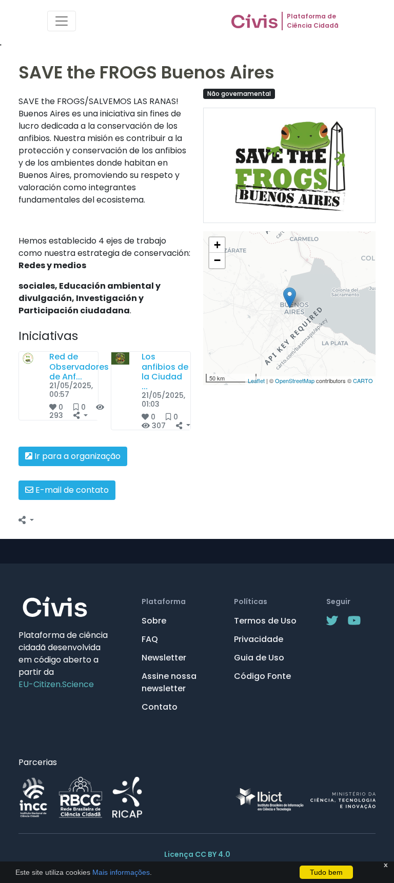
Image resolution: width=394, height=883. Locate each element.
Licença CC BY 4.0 (197, 854)
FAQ (150, 639)
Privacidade (258, 639)
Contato (160, 707)
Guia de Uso (259, 658)
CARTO (363, 380)
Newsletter (164, 658)
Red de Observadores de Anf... (79, 366)
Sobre (154, 621)
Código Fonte (262, 676)
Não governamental (239, 93)
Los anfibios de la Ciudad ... (165, 371)
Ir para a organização (76, 456)
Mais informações (120, 872)
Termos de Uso (265, 621)
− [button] (217, 260)
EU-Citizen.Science (56, 684)
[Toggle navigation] (61, 21)
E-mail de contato (71, 490)
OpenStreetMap (294, 380)
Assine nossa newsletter (169, 682)
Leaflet (256, 380)
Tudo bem (326, 872)
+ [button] (217, 244)
